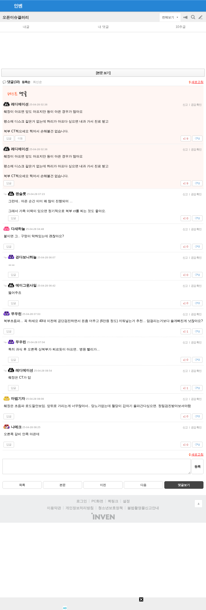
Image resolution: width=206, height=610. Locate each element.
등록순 (26, 82)
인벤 (18, 5)
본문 (63, 485)
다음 (143, 485)
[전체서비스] (200, 5)
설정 (126, 501)
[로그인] (191, 5)
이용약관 (54, 508)
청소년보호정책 (110, 508)
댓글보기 (184, 485)
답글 (8, 138)
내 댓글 (103, 27)
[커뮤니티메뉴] (5, 5)
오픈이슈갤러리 (16, 17)
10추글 (181, 27)
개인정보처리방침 (80, 508)
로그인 (81, 501)
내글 (26, 27)
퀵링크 (113, 501)
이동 (20, 138)
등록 (197, 466)
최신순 (37, 82)
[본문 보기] (103, 73)
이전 (103, 485)
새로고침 (197, 82)
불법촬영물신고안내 (143, 508)
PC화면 (97, 501)
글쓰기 (200, 17)
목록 (22, 485)
